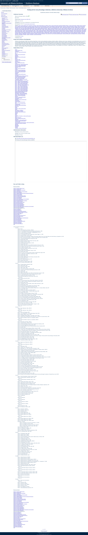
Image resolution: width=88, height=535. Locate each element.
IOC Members (3, 22)
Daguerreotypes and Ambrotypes (6, 50)
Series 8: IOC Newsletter (18, 194)
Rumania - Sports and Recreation (20, 108)
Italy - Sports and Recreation (19, 78)
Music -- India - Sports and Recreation (78, 28)
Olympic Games (4, 32)
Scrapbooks (3, 51)
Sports (70, 32)
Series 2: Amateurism (17, 189)
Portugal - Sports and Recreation (20, 103)
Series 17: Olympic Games (18, 201)
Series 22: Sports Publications (18, 205)
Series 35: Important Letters (18, 216)
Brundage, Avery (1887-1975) (25, 19)
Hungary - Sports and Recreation (20, 74)
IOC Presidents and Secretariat (6, 21)
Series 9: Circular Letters (18, 498)
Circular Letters (4, 25)
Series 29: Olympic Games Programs (20, 211)
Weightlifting (21, 34)
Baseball (60, 25)
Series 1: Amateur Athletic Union (19, 188)
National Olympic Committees (5, 31)
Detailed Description (4, 16)
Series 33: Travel (16, 214)
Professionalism (17, 104)
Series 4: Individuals (17, 190)
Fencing (22, 27)
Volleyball (83, 33)
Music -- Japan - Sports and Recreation (46, 29)
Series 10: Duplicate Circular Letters (19, 195)
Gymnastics (72, 27)
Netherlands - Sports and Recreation (75, 30)
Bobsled (78, 25)
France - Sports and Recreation (43, 27)
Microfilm (3, 49)
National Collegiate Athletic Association (53, 30)
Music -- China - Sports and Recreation (65, 28)
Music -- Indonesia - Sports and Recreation (22, 84)
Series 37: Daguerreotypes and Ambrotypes (21, 217)
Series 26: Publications (17, 208)
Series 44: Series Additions (18, 223)
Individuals (3, 20)
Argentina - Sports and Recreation (38, 25)
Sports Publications (4, 36)
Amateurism (3, 18)
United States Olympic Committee (76, 33)
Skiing (49, 32)
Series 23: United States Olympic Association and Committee (23, 206)
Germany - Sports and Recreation (53, 27)
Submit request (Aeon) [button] (65, 14)
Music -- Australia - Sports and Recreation (25, 28)
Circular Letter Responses (5, 27)
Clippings (3, 41)
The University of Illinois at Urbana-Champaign (46, 534)
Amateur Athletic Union (24, 25)
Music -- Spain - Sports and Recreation (40, 30)
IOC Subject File (4, 30)
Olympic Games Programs (5, 43)
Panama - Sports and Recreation (52, 31)
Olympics (45, 31)
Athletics (47, 25)
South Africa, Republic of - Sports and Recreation (60, 32)
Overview (2, 12)
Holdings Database (32, 3)
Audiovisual (3, 52)
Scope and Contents (4, 13)
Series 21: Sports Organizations (19, 204)
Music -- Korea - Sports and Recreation (59, 29)
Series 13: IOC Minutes (17, 198)
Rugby (16, 107)
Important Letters (4, 48)
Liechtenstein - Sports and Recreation (21, 79)
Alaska (19, 25)
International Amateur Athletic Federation (21, 75)
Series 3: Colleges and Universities (19, 493)
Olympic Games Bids (4, 33)
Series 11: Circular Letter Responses (20, 196)
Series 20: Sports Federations (18, 507)
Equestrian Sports (18, 27)
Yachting (28, 34)
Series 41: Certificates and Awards (19, 221)
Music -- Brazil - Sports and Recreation (38, 28)
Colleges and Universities (5, 19)
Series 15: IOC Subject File (18, 199)
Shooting (43, 32)
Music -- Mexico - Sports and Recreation (72, 29)
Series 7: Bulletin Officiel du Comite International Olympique (23, 193)
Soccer (51, 32)
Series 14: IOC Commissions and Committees (21, 502)
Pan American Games (61, 31)
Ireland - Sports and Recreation (20, 77)
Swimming (20, 33)
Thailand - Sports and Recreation (40, 33)
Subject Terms (3, 15)
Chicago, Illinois (34, 26)
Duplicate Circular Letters (5, 26)
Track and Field (48, 33)
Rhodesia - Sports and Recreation (20, 105)
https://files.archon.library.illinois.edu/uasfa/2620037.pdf (26, 138)
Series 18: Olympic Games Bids (19, 202)
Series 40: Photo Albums (18, 220)
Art (44, 25)
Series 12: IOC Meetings (18, 197)
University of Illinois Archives (12, 3)
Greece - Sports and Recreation (65, 27)
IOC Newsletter (4, 24)
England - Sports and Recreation (79, 26)
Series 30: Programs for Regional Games (20, 212)
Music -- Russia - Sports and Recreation (26, 30)
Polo (15, 102)
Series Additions (4, 56)
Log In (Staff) (44, 529)
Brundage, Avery (17, 59)
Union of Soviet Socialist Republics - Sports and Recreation (60, 33)
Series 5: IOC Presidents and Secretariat (20, 191)
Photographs (3, 42)
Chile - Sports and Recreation (42, 26)
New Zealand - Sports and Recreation (21, 93)
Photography (84, 31)
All (14, 224)
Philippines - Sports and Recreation (75, 31)
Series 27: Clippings (17, 209)
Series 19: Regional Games (18, 203)
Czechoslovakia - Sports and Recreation (56, 26)
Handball (76, 27)
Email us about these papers (74, 14)
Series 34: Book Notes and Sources (19, 215)
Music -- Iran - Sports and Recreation (33, 29)
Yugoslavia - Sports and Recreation (35, 34)
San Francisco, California (19, 110)
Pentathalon (68, 31)
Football (36, 27)
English (20, 37)
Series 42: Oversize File (17, 525)
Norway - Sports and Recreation (38, 31)
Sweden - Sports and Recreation (20, 118)
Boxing (81, 25)
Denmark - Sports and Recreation (68, 26)
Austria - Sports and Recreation (54, 25)
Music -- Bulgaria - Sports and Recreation (52, 28)
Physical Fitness (17, 101)
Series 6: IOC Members (17, 192)
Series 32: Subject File (17, 213)
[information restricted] (17, 222)
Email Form (45, 531)
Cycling (48, 26)
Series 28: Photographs (17, 210)
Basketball (64, 25)
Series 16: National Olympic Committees (20, 200)
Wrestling (24, 34)
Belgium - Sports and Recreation (71, 25)
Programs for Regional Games (5, 44)
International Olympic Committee (20, 76)
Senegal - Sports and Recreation (36, 32)
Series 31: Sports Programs (18, 516)
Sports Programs (4, 45)
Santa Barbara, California (26, 32)
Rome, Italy (17, 106)
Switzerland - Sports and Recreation (28, 33)
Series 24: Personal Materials (18, 207)
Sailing (16, 109)
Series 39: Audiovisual (17, 219)
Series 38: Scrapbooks (17, 218)
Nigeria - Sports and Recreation (28, 31)
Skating (46, 32)
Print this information (83, 14)
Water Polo (17, 34)
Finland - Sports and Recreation (29, 27)
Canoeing (29, 26)
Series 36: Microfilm (17, 520)
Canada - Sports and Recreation (22, 26)
